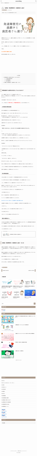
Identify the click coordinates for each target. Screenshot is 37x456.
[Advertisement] (18, 64)
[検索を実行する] (35, 304)
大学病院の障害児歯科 (9, 78)
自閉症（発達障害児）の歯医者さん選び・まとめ (12, 82)
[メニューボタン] (1, 1)
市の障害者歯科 (8, 79)
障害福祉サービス (6, 406)
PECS (4, 380)
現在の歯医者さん (8, 80)
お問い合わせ (19, 450)
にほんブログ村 (4, 411)
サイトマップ (24, 450)
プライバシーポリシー (14, 450)
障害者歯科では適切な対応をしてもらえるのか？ (12, 77)
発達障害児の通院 (5, 267)
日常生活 (4, 389)
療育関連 (4, 395)
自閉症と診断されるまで (7, 400)
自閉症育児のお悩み (6, 404)
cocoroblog (18, 1)
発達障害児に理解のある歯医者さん (16, 234)
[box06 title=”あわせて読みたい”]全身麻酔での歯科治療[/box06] (12, 200)
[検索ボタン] (36, 1)
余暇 (3, 384)
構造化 (4, 391)
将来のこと (4, 387)
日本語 (4, 310)
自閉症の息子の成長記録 (7, 402)
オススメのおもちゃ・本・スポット (8, 382)
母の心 (4, 393)
